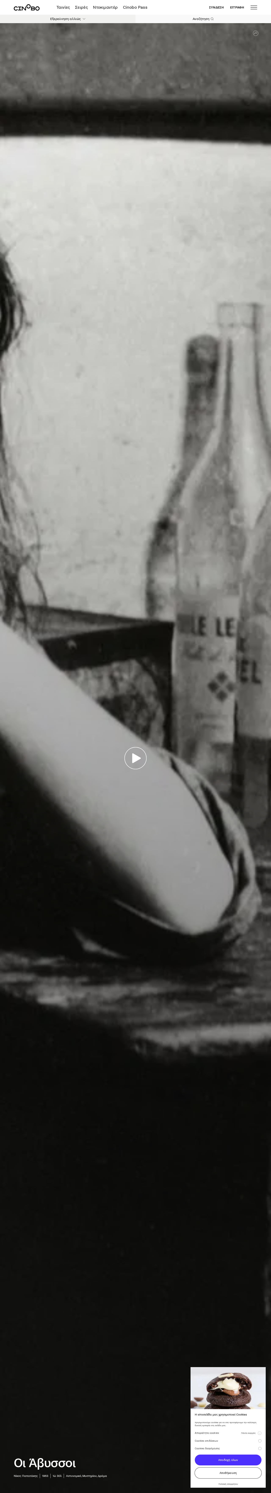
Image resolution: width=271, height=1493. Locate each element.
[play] (135, 758)
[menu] (253, 7)
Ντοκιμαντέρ (105, 7)
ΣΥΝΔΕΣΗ (216, 7)
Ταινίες (63, 7)
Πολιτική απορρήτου (228, 1484)
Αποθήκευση (228, 1473)
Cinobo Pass (135, 7)
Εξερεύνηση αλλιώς (65, 19)
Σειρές (81, 7)
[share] (255, 33)
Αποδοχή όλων (228, 1460)
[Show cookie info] (259, 1433)
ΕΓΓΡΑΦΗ (237, 7)
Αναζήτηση (201, 19)
